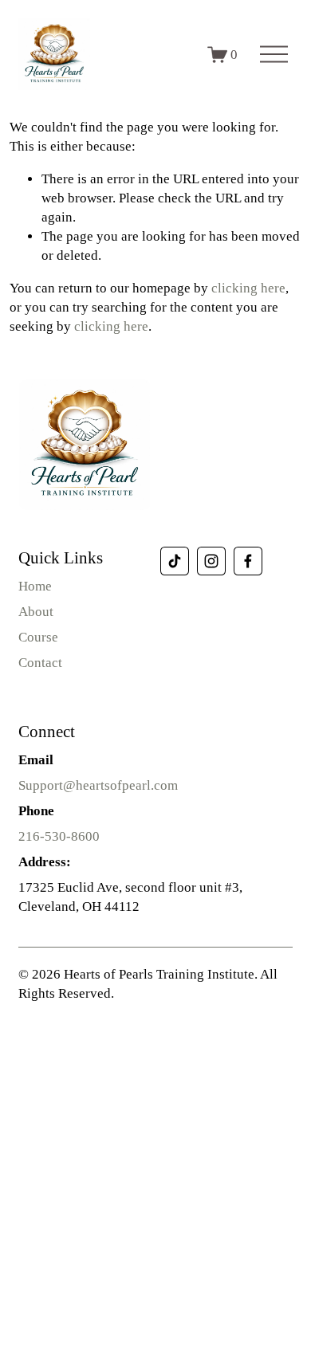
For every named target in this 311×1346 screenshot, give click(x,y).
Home (35, 586)
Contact (40, 662)
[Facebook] (248, 561)
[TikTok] (174, 561)
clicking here (248, 288)
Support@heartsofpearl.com (98, 785)
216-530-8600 (59, 836)
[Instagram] (211, 561)
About (35, 611)
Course (38, 637)
